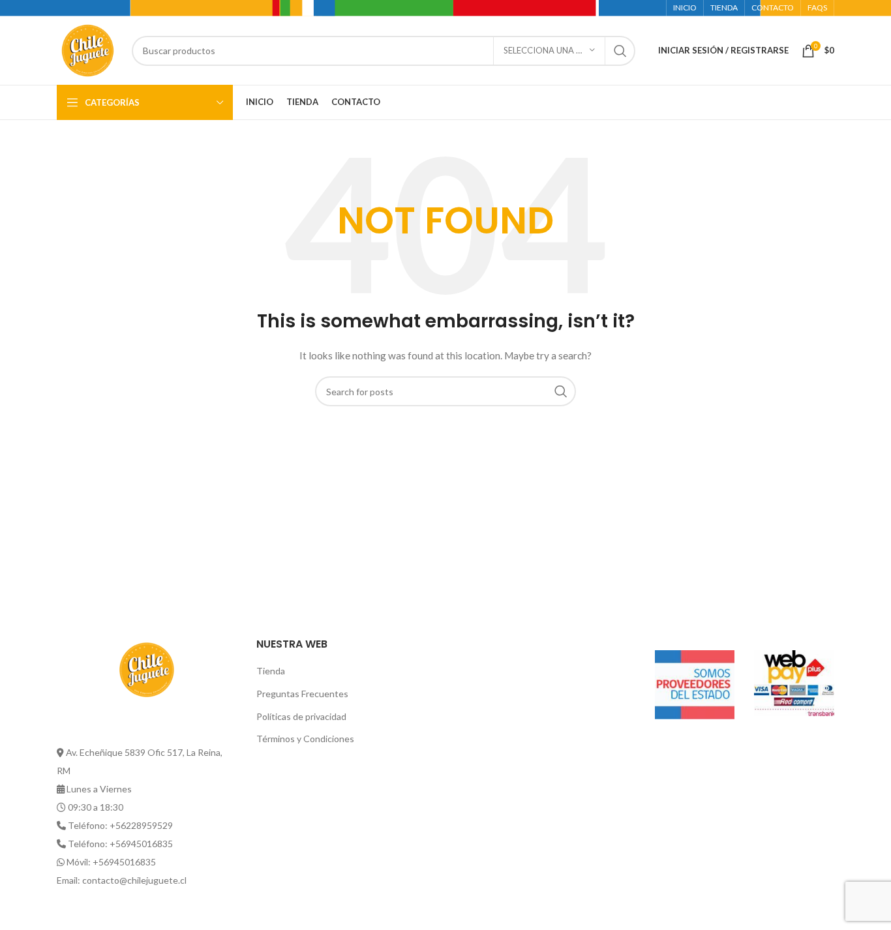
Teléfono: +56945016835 (120, 843)
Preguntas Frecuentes (302, 693)
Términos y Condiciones (305, 738)
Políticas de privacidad (301, 716)
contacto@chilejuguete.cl (134, 880)
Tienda (270, 670)
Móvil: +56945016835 (111, 861)
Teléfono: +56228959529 (120, 825)
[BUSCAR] (620, 51)
